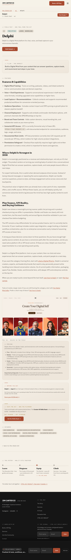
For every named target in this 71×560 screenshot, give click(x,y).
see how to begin (50, 278)
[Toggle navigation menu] (68, 3)
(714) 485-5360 (21, 500)
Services (39, 507)
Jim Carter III (8, 3)
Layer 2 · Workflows (26, 31)
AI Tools (39, 511)
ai (16, 10)
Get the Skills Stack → (14, 419)
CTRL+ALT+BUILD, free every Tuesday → (34, 484)
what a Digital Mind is (46, 261)
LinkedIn (12, 511)
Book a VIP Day (56, 3)
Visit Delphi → (10, 49)
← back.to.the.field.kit (10, 446)
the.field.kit (7, 10)
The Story (40, 503)
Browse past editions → (43, 538)
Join (56, 550)
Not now (65, 550)
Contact (4, 539)
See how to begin (35, 290)
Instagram (5, 511)
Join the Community (8, 535)
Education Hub (41, 514)
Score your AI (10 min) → (12, 397)
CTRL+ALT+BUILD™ (43, 518)
